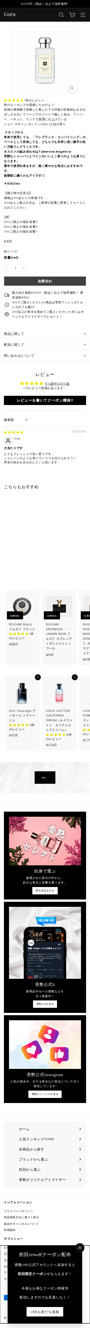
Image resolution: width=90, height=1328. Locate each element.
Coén (10, 15)
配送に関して (14, 344)
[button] (14, 100)
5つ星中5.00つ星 (57, 384)
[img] (13, 432)
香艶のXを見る (45, 1004)
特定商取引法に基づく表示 (21, 1217)
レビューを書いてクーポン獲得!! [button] (45, 400)
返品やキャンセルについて (21, 1224)
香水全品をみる (45, 890)
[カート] (72, 15)
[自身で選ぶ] (45, 841)
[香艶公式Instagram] (45, 1044)
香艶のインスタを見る (45, 1094)
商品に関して (14, 333)
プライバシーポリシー (18, 1211)
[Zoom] (72, 88)
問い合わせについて (19, 355)
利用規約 (10, 1230)
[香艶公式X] (45, 943)
